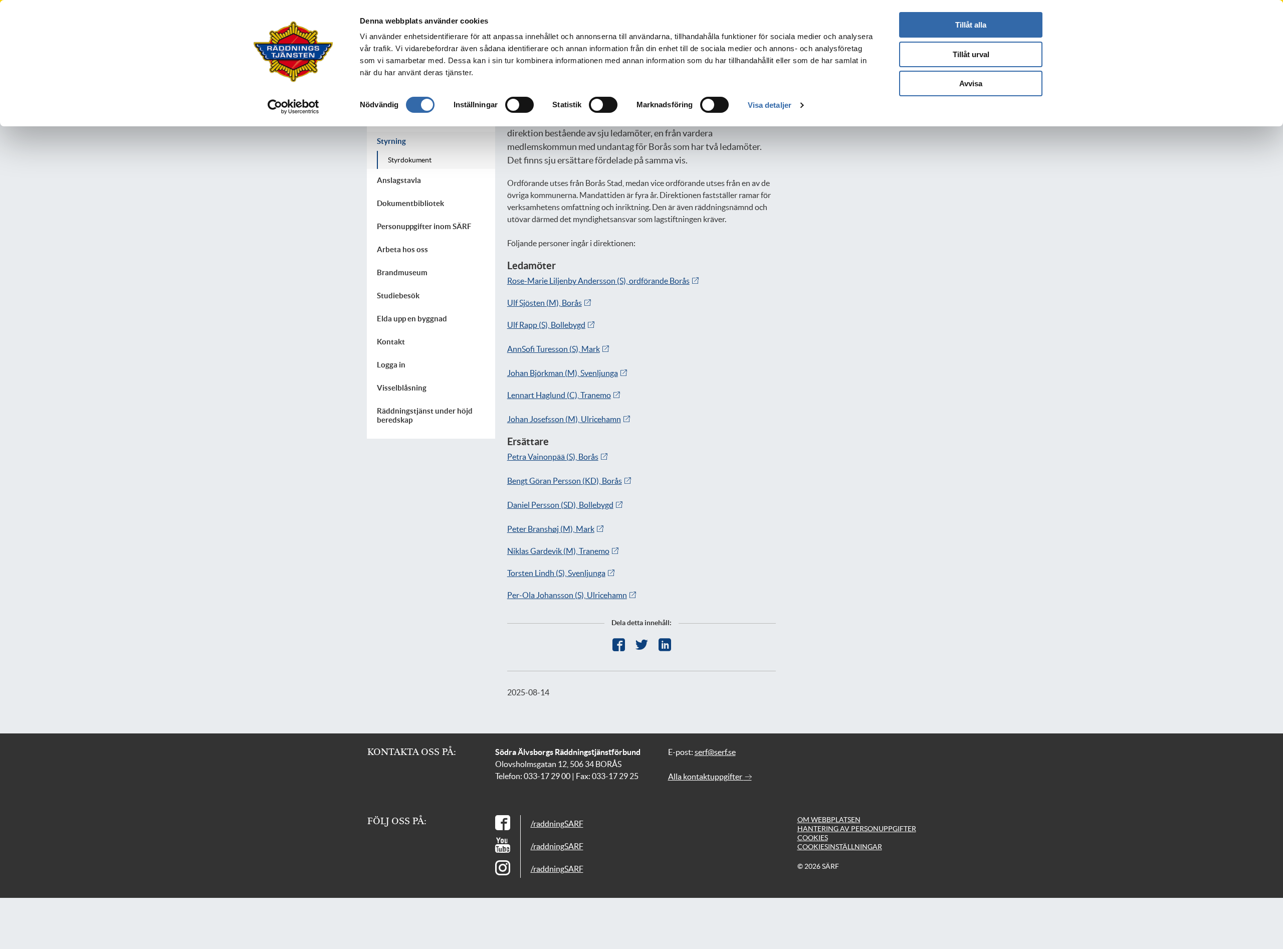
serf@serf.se (715, 751)
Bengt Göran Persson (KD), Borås (564, 480)
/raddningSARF (557, 823)
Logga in (391, 364)
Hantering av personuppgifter (856, 829)
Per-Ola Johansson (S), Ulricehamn (567, 595)
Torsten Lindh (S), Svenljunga (556, 573)
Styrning (391, 141)
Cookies (812, 838)
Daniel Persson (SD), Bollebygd (560, 504)
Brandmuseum (402, 272)
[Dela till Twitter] (641, 645)
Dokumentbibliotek (410, 203)
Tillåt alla (970, 25)
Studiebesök (398, 295)
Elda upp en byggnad (412, 318)
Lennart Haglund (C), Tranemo (559, 395)
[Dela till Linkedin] (665, 645)
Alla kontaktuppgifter (706, 776)
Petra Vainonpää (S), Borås (552, 456)
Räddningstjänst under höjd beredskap (425, 415)
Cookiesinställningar (839, 847)
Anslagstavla (399, 180)
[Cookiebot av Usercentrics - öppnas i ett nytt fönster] (293, 106)
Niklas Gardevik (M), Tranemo (558, 550)
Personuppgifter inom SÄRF (424, 226)
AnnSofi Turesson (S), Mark (553, 348)
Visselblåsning (401, 388)
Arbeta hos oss (402, 249)
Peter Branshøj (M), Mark (550, 528)
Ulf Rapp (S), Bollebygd (546, 324)
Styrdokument (410, 160)
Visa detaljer (769, 105)
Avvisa (970, 83)
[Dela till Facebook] (618, 645)
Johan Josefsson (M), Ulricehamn (564, 419)
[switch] (519, 105)
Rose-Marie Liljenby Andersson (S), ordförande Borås (598, 280)
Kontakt (391, 341)
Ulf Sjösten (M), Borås (544, 302)
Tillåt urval (971, 54)
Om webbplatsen (829, 820)
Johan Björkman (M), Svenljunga (562, 372)
